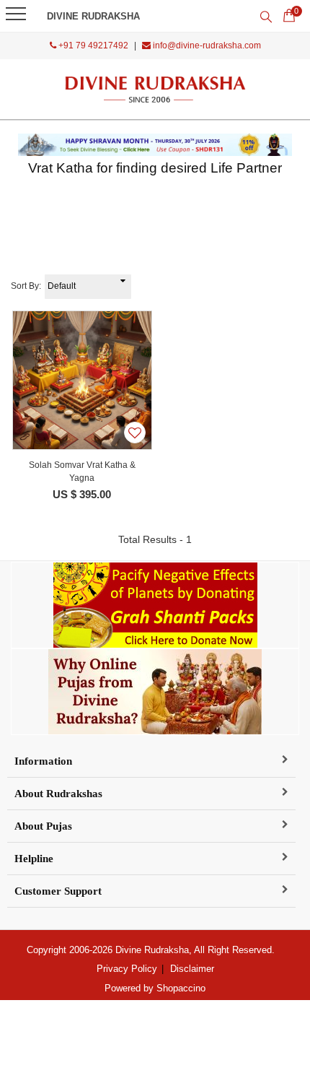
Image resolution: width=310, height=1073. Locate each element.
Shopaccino (180, 988)
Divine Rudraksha (93, 16)
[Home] (155, 89)
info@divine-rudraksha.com (206, 45)
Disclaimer (192, 968)
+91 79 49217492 (92, 45)
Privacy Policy (127, 968)
